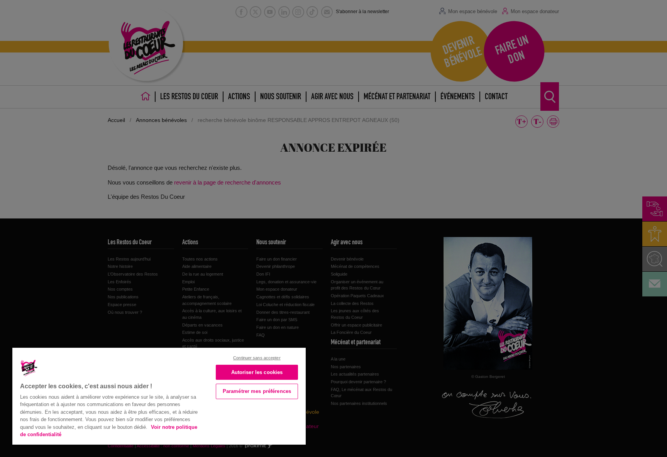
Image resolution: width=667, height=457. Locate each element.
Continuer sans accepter (257, 357)
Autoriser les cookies (257, 372)
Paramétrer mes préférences (257, 391)
